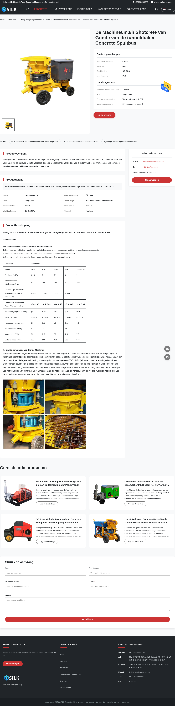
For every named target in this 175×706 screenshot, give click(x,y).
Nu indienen (87, 619)
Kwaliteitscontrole (109, 9)
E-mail (92, 582)
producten (64, 668)
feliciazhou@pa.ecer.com (163, 2)
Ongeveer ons (63, 9)
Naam (8, 568)
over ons (63, 661)
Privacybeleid (65, 688)
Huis (26, 9)
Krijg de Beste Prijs (47, 504)
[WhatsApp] (167, 357)
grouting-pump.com (137, 652)
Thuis (2, 20)
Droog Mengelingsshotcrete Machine (35, 20)
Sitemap (63, 681)
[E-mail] (167, 349)
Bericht (8, 595)
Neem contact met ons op (70, 674)
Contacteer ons (136, 9)
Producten (41, 9)
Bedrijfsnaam (94, 568)
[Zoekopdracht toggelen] (156, 9)
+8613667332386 (150, 167)
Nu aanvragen (152, 180)
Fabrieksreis (84, 9)
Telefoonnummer (12, 582)
